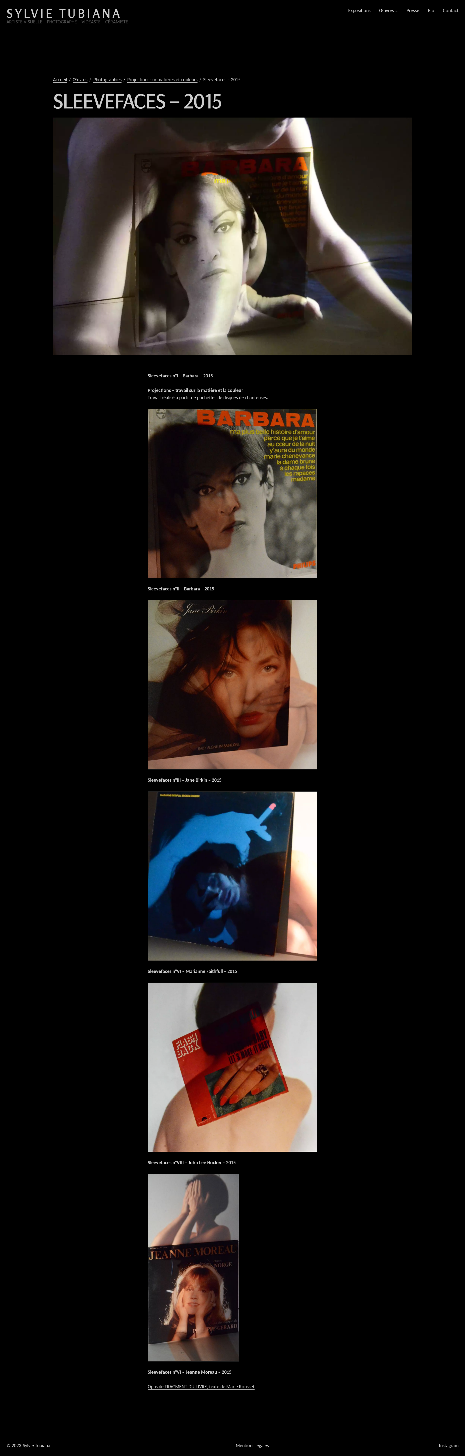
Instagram (449, 1445)
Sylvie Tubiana (64, 13)
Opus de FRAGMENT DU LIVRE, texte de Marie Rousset (201, 1387)
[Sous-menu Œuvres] (396, 10)
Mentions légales (252, 1445)
